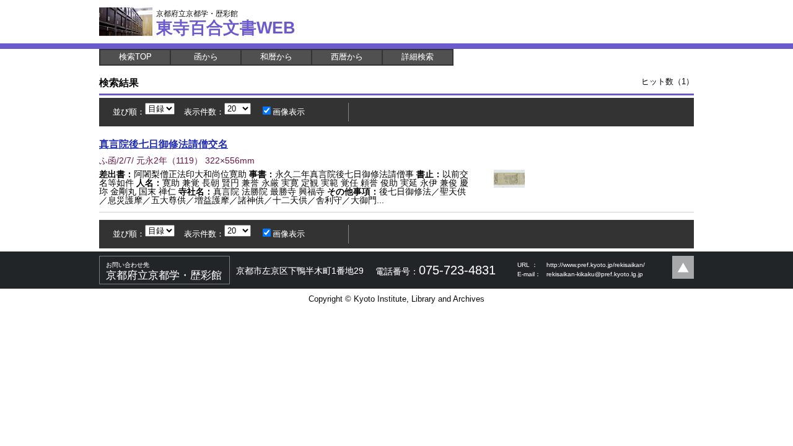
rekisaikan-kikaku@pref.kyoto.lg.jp (594, 274)
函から (206, 56)
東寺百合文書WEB (226, 23)
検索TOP (135, 56)
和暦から (276, 56)
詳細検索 (417, 56)
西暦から (347, 56)
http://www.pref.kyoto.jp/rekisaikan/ (595, 264)
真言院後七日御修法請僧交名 (163, 143)
